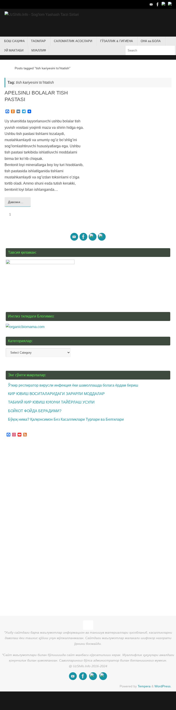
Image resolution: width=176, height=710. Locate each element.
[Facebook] (157, 4)
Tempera (144, 686)
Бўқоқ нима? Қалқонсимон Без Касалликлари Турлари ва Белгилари (66, 419)
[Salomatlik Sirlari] (151, 4)
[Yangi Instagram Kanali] (164, 4)
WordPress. (162, 686)
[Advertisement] (40, 527)
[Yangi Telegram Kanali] (170, 4)
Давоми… (16, 202)
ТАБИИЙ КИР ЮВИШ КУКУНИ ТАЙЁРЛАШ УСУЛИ (51, 402)
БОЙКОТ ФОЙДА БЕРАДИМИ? (34, 411)
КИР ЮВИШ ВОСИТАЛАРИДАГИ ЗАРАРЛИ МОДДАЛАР (56, 394)
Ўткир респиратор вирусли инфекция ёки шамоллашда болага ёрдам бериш (73, 385)
